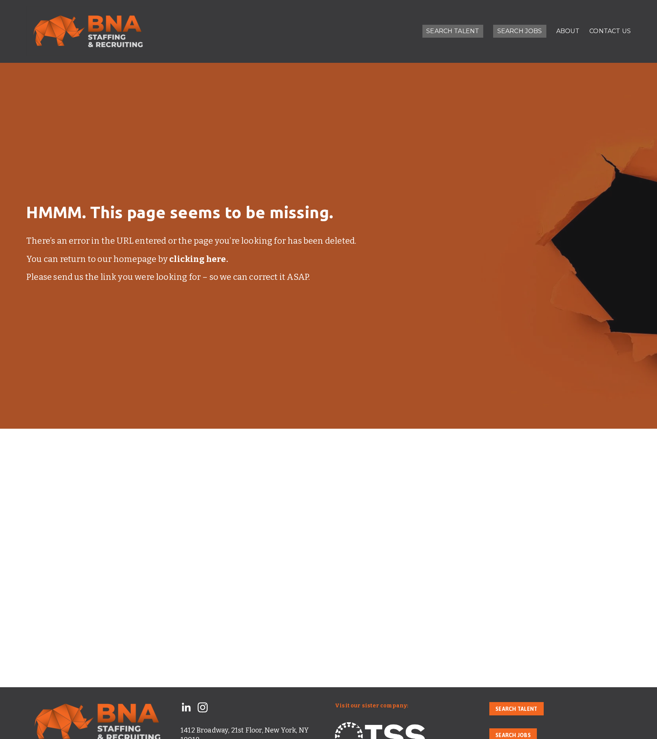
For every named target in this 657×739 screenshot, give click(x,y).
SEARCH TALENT (452, 31)
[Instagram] (202, 707)
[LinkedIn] (186, 707)
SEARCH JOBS (519, 31)
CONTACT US (610, 31)
